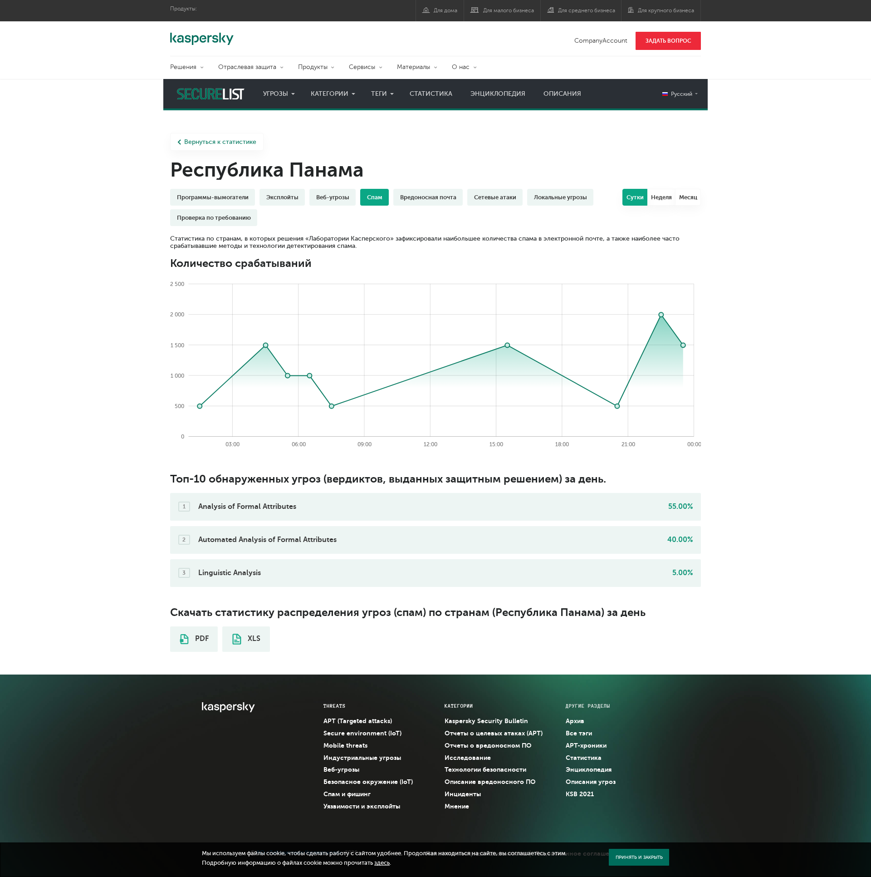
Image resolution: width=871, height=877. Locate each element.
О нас (461, 67)
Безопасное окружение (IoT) (368, 781)
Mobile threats (345, 745)
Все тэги (579, 733)
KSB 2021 (580, 794)
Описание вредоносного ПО (490, 781)
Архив (575, 720)
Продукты (313, 67)
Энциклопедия (497, 93)
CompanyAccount (600, 40)
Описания (562, 93)
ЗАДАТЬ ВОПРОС (668, 41)
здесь (382, 863)
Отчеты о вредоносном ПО (488, 745)
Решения (183, 67)
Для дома (445, 10)
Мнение (457, 806)
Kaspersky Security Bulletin (486, 720)
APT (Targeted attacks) (357, 720)
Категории (329, 93)
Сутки (635, 197)
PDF (201, 639)
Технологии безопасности (485, 769)
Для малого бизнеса (508, 10)
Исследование (468, 757)
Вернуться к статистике (220, 141)
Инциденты (463, 794)
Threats (334, 706)
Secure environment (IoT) (362, 733)
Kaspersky (202, 34)
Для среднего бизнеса (586, 10)
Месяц (688, 197)
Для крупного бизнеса (666, 10)
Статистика (431, 93)
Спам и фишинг (347, 794)
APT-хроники (586, 745)
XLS (253, 639)
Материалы (413, 67)
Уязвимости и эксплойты (361, 806)
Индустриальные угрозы (362, 757)
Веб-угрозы (341, 769)
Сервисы (362, 67)
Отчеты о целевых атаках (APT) (494, 733)
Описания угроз (591, 781)
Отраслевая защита (247, 67)
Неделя (661, 197)
